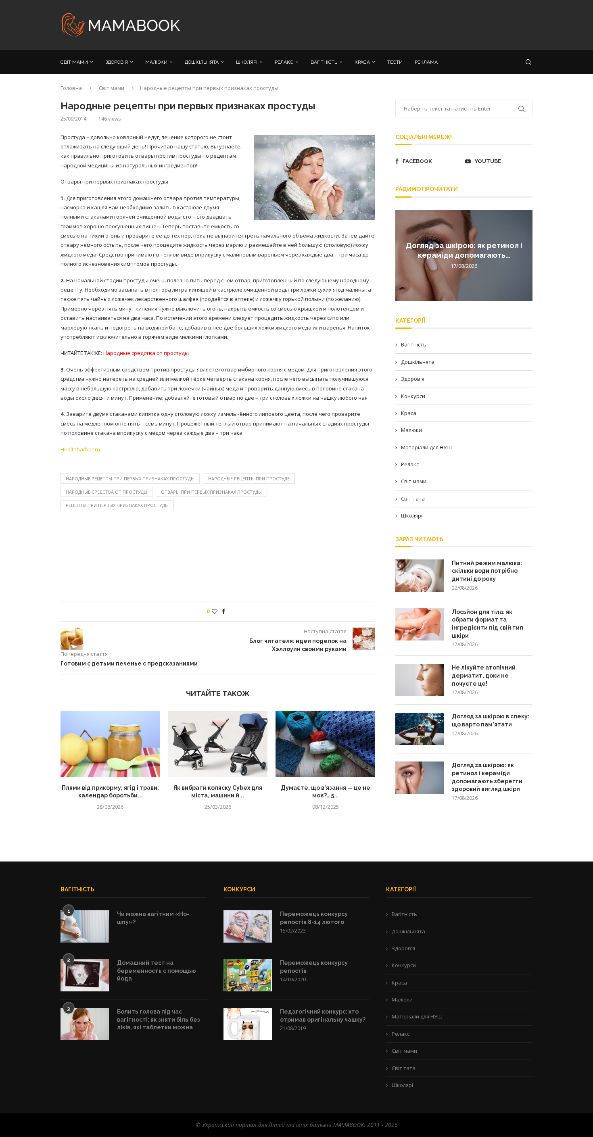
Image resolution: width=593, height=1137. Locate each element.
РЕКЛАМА (426, 62)
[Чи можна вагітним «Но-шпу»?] (85, 926)
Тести (395, 62)
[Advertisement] (377, 24)
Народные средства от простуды (146, 353)
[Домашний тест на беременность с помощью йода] (85, 975)
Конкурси (413, 396)
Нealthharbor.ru (80, 449)
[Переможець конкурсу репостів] (247, 975)
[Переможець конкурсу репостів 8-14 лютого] (247, 926)
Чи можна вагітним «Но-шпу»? (153, 918)
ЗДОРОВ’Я (116, 62)
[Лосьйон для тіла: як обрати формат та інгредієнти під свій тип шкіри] (419, 624)
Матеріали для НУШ (426, 447)
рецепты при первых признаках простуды (117, 505)
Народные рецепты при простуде (249, 479)
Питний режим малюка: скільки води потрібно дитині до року (487, 571)
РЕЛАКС (284, 62)
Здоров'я (412, 378)
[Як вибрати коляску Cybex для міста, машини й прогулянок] (218, 744)
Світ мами (111, 88)
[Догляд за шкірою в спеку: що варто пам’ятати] (419, 729)
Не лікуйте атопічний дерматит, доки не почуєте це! (484, 675)
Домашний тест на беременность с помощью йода (156, 971)
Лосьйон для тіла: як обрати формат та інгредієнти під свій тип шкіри (487, 624)
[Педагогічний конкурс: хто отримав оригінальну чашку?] (247, 1024)
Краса (408, 413)
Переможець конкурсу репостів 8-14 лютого (314, 918)
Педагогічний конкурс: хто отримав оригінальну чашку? (322, 1015)
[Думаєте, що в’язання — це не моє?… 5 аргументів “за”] (325, 744)
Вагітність (413, 344)
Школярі (411, 515)
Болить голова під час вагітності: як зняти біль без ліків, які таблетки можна (158, 1019)
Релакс (410, 464)
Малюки (411, 430)
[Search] (528, 62)
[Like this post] (214, 611)
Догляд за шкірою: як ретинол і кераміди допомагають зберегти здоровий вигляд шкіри (487, 777)
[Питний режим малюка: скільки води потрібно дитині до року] (419, 575)
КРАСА (362, 62)
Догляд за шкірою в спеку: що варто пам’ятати (490, 720)
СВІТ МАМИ (74, 62)
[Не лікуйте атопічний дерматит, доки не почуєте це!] (419, 680)
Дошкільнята (417, 361)
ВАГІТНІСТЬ (324, 62)
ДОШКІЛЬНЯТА (202, 62)
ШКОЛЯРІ (246, 62)
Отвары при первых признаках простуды (211, 492)
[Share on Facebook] (223, 611)
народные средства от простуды (106, 492)
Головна (71, 88)
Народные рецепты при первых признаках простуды (130, 479)
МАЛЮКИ (156, 62)
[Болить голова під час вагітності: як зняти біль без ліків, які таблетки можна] (85, 1024)
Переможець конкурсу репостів (314, 967)
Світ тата (413, 498)
